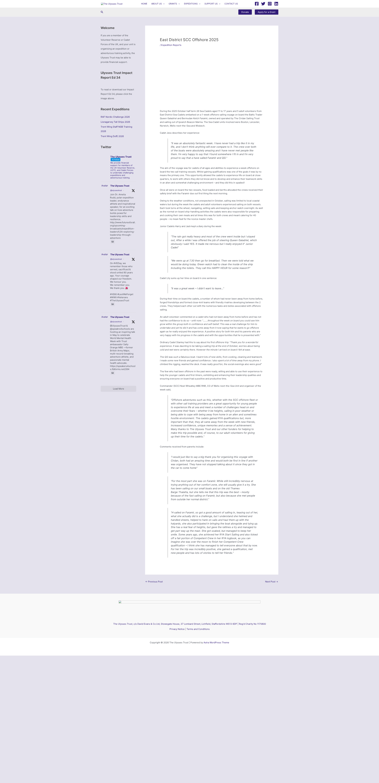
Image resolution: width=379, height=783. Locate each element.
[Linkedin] (276, 4)
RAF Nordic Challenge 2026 (115, 116)
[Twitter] (263, 4)
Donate (245, 12)
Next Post (271, 581)
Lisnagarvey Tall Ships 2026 (115, 121)
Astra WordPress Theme (216, 642)
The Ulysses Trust (119, 185)
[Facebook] (257, 4)
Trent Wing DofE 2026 (112, 136)
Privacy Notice (177, 629)
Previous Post (154, 581)
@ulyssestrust (116, 190)
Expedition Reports (171, 45)
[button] (163, 3)
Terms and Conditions (198, 629)
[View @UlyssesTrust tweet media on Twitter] (112, 241)
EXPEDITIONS (191, 3)
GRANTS (173, 3)
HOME (144, 3)
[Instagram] (270, 4)
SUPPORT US (211, 3)
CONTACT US (231, 3)
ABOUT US (156, 3)
